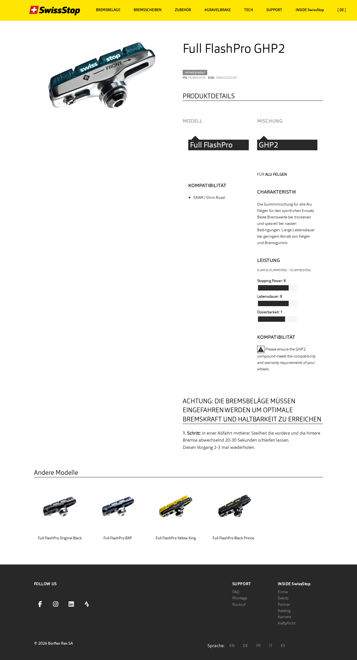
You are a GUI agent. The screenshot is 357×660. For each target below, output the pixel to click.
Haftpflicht (286, 623)
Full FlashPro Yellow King (176, 538)
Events (283, 598)
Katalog (284, 610)
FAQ (235, 591)
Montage (239, 598)
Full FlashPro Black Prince (233, 538)
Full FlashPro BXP (117, 538)
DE (245, 645)
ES (283, 645)
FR (258, 645)
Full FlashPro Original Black (60, 538)
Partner (284, 604)
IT (270, 645)
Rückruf (238, 604)
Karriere (284, 616)
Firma (283, 591)
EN (232, 645)
